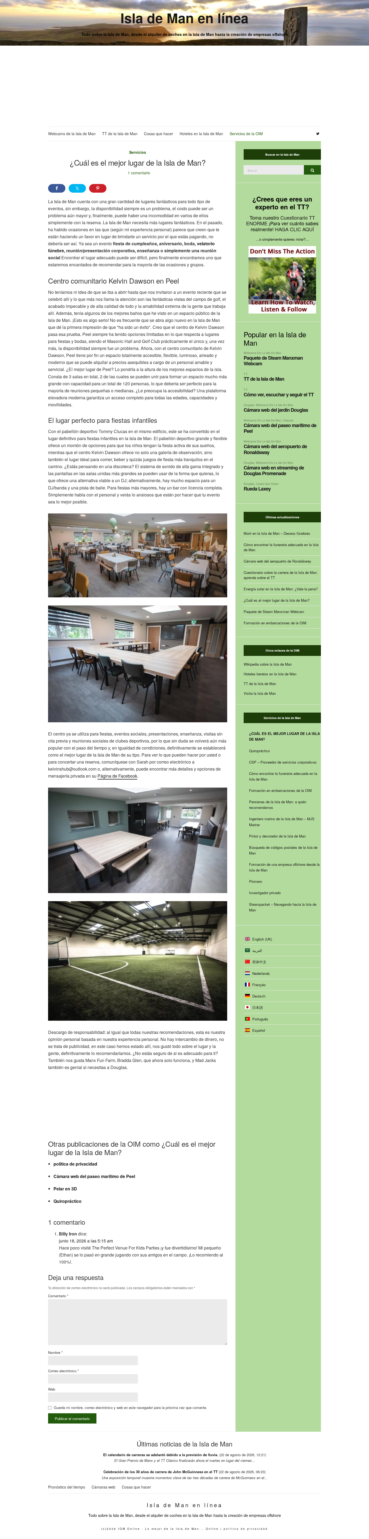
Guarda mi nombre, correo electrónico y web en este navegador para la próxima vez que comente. (130, 1407)
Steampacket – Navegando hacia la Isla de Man (282, 907)
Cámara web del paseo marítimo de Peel (94, 1176)
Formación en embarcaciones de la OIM (275, 622)
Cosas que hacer (158, 133)
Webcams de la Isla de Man (72, 133)
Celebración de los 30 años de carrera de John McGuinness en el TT (160, 1471)
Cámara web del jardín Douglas (276, 409)
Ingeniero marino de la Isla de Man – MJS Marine (281, 821)
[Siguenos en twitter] (318, 133)
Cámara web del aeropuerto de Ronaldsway (275, 449)
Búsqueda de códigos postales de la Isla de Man (283, 850)
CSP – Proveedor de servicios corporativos (283, 762)
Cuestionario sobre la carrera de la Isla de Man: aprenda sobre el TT (281, 575)
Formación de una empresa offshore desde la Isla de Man (284, 867)
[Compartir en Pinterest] (97, 188)
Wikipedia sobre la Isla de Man (268, 664)
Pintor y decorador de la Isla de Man (277, 836)
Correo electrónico (63, 1370)
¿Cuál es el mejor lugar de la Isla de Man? (277, 600)
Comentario (58, 1295)
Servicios (137, 152)
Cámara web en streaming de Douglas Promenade (274, 470)
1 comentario (139, 172)
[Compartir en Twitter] (77, 188)
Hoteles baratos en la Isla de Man (270, 673)
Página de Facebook (117, 776)
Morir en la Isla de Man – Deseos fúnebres (277, 533)
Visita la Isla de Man (260, 693)
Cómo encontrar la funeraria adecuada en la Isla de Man (281, 547)
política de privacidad (75, 1164)
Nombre (55, 1352)
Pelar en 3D (65, 1189)
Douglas (249, 405)
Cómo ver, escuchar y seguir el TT (279, 394)
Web (51, 1389)
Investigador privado (265, 892)
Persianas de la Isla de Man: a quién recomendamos (277, 804)
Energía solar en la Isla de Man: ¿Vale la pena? (281, 588)
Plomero (255, 881)
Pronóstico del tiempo (66, 1487)
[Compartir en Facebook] (56, 188)
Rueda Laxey (257, 488)
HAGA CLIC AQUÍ (294, 229)
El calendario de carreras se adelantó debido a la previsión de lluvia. (160, 1454)
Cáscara (288, 420)
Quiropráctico (67, 1201)
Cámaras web (103, 1487)
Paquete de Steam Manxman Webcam (273, 360)
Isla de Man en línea (184, 17)
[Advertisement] (184, 86)
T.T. (246, 374)
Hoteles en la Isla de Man (201, 133)
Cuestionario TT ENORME (280, 220)
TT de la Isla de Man (119, 133)
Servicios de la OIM (246, 133)
